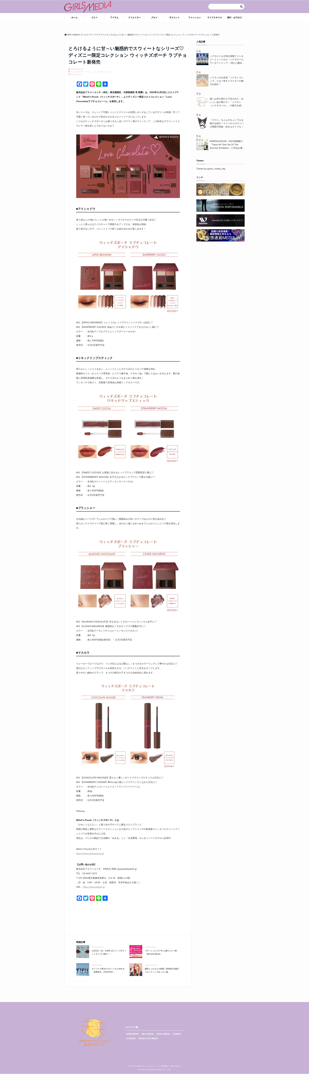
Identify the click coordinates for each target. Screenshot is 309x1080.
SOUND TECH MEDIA (148, 1038)
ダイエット (174, 17)
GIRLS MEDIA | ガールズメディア (145, 1066)
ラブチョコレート (104, 72)
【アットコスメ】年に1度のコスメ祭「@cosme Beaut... (161, 952)
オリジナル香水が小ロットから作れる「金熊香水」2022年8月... (108, 970)
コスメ (94, 17)
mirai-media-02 (75, 74)
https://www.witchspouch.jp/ (90, 853)
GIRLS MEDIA (147, 1034)
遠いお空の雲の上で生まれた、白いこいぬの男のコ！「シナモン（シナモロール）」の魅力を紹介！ (226, 102)
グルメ (154, 17)
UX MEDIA (131, 1038)
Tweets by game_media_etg (210, 168)
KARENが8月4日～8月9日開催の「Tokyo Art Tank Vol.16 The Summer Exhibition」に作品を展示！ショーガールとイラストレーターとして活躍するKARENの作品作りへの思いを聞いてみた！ (227, 145)
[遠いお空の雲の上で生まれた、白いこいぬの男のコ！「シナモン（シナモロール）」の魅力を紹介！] (203, 107)
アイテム (114, 17)
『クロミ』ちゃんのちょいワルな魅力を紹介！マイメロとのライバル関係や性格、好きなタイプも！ (226, 123)
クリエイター (134, 17)
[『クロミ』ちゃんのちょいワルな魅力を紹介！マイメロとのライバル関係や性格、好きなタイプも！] (203, 128)
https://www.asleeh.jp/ (94, 887)
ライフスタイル (214, 17)
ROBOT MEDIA (163, 1034)
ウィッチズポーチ (77, 72)
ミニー (94, 72)
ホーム (74, 17)
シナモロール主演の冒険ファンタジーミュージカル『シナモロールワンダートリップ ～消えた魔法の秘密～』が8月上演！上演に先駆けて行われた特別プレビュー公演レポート (227, 60)
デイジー (87, 72)
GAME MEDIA (132, 1034)
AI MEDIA (177, 1034)
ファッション (194, 17)
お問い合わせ (175, 1066)
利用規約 (164, 1066)
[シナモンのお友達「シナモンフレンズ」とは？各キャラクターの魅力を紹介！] (203, 85)
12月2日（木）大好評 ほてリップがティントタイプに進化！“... (109, 952)
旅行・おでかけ (234, 17)
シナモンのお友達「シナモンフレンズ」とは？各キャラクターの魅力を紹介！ (226, 81)
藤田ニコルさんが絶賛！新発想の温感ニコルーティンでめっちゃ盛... (162, 970)
